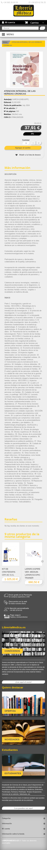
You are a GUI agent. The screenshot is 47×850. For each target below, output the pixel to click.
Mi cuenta (6, 829)
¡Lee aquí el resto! (23, 682)
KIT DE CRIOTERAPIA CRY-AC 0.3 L (8, 572)
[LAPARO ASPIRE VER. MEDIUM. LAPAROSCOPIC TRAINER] (33, 554)
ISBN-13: (7, 117)
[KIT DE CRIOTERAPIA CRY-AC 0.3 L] (11, 554)
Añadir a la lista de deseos (30, 155)
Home (5, 42)
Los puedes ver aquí (23, 808)
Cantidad (25, 140)
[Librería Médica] (23, 10)
